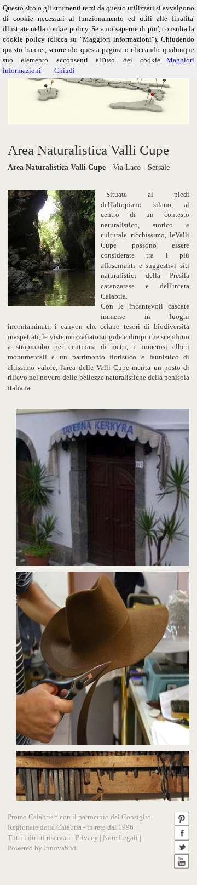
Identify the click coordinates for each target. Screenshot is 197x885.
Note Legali (120, 837)
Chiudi (64, 70)
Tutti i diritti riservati (39, 837)
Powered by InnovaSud (42, 848)
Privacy (87, 837)
